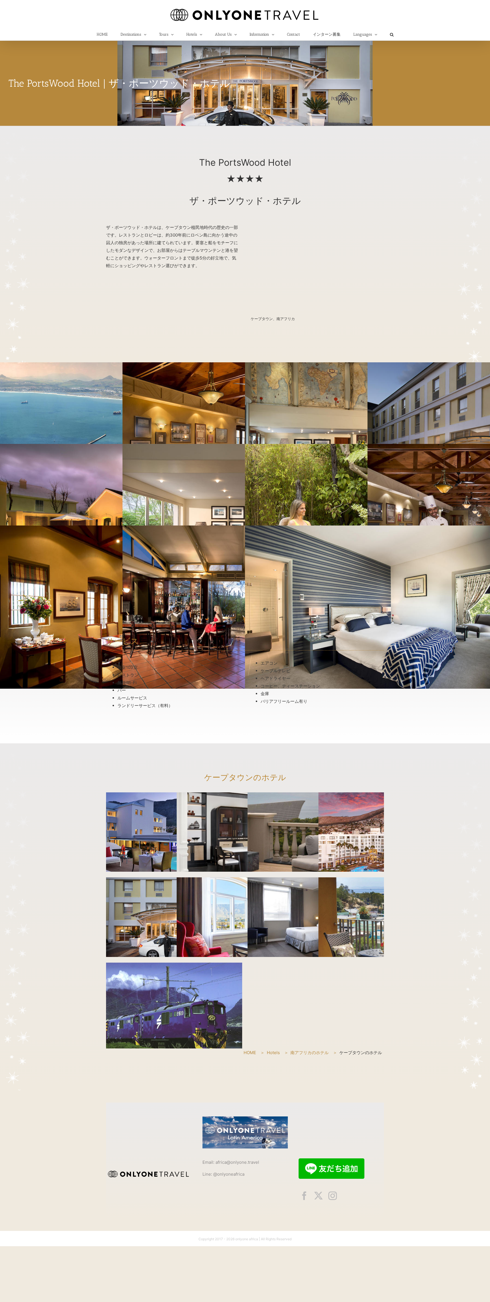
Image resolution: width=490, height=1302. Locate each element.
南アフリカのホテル (309, 1052)
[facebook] (304, 1196)
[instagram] (332, 1196)
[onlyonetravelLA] (245, 1118)
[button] (391, 34)
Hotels (273, 1052)
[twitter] (318, 1196)
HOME (250, 1052)
